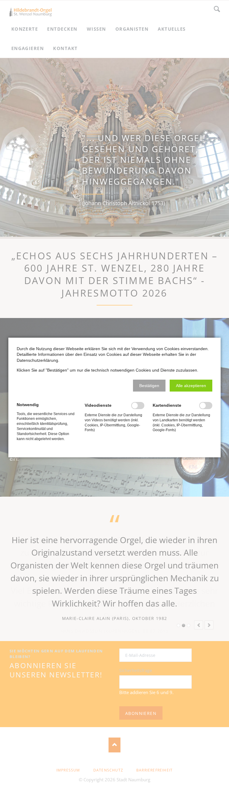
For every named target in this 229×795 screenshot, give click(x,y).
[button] (149, 386)
